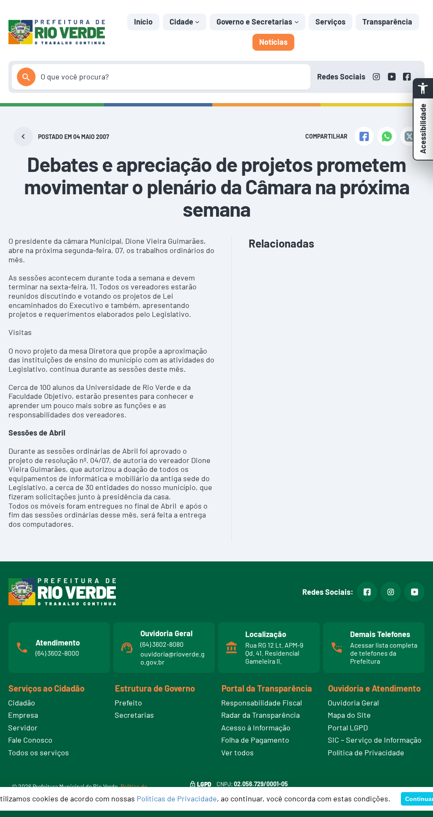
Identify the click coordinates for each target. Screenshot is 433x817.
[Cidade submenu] (197, 21)
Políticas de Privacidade (177, 798)
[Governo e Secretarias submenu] (296, 21)
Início (143, 21)
